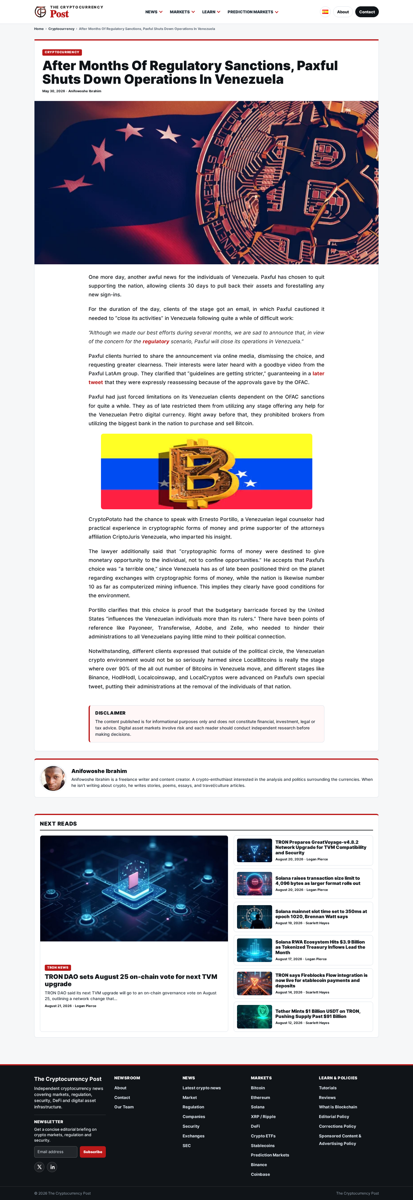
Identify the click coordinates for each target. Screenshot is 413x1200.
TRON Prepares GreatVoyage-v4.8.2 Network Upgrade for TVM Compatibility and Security (320, 848)
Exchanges (194, 1135)
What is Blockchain (338, 1106)
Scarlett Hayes (317, 923)
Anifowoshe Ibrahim (84, 91)
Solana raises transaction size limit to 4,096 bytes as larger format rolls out (317, 881)
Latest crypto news (202, 1087)
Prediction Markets (250, 11)
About (343, 11)
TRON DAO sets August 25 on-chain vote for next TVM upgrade (131, 980)
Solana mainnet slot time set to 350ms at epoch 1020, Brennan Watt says (321, 914)
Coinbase (260, 1174)
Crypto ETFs (263, 1135)
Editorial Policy (334, 1116)
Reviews (327, 1097)
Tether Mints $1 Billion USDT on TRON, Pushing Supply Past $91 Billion (317, 1014)
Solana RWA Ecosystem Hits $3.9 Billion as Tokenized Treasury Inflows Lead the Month (320, 947)
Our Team (124, 1106)
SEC (187, 1145)
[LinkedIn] (52, 1167)
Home (39, 29)
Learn (208, 11)
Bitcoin (258, 1087)
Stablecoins (263, 1145)
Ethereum (260, 1097)
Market (190, 1097)
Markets (180, 11)
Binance (259, 1164)
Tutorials (328, 1087)
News (151, 11)
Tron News (58, 968)
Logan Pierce (85, 1006)
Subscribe (92, 1151)
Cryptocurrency (61, 29)
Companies (194, 1116)
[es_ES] (325, 11)
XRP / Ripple (263, 1116)
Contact (367, 11)
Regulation (193, 1106)
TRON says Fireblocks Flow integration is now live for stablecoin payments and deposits (321, 981)
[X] (39, 1167)
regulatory (156, 341)
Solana (258, 1106)
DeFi (255, 1126)
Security (191, 1126)
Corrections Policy (337, 1126)
